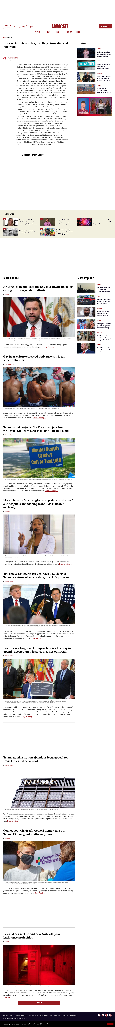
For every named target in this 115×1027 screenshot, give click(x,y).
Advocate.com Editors (13, 57)
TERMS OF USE (65, 1015)
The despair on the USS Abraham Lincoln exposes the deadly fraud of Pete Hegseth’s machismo (104, 291)
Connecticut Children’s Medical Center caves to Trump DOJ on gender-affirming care (34, 832)
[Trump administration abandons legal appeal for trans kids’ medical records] (39, 788)
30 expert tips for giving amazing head (27, 232)
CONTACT (5, 1015)
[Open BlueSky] (23, 26)
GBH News (22, 557)
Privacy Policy (33, 1024)
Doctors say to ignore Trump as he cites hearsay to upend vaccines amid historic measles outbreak (37, 650)
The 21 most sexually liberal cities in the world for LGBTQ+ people (64, 232)
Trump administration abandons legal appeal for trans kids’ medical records (35, 759)
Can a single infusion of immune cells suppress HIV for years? (102, 222)
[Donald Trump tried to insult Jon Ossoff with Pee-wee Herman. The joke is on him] (86, 348)
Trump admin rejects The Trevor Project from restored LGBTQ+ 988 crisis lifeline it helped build (36, 429)
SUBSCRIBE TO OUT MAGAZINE (7, 26)
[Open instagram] (31, 26)
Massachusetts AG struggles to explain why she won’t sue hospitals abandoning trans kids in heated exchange (38, 503)
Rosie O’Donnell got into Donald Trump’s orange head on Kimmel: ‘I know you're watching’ (104, 56)
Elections (99, 308)
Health (58, 32)
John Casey (7, 941)
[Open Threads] (27, 26)
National (99, 61)
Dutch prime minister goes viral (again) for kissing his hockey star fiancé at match (104, 327)
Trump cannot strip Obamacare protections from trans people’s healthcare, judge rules (103, 69)
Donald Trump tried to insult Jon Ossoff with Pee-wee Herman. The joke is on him (104, 352)
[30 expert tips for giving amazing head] (10, 232)
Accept (110, 1024)
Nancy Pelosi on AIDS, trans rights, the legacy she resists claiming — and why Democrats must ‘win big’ (65, 223)
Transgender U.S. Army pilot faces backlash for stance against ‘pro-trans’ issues (27, 223)
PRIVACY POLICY (44, 1015)
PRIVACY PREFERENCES (55, 1015)
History (69, 32)
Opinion (78, 32)
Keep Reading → (49, 347)
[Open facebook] (20, 26)
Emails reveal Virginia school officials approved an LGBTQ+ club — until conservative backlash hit (104, 93)
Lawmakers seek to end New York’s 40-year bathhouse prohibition (31, 936)
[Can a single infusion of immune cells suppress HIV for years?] (84, 222)
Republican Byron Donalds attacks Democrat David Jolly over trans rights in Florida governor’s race (103, 317)
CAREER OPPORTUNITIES (21, 1015)
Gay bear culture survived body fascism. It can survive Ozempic (34, 358)
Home (5, 38)
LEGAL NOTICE (73, 1015)
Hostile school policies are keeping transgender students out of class (104, 339)
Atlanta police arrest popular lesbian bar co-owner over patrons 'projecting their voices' (104, 303)
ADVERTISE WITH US (33, 1015)
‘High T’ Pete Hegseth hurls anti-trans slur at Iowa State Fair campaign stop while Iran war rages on (104, 80)
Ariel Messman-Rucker (9, 364)
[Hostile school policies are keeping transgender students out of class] (86, 336)
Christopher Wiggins (9, 435)
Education (99, 332)
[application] (94, 106)
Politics (37, 32)
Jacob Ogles (7, 294)
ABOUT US (12, 1015)
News (48, 32)
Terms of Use (45, 1024)
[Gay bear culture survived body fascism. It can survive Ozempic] (39, 387)
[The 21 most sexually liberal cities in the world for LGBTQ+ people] (47, 232)
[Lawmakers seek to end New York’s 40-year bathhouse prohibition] (39, 964)
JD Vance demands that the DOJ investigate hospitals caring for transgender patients (38, 288)
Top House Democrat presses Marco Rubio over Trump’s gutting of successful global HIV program (36, 575)
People (99, 320)
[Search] (96, 26)
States (99, 85)
